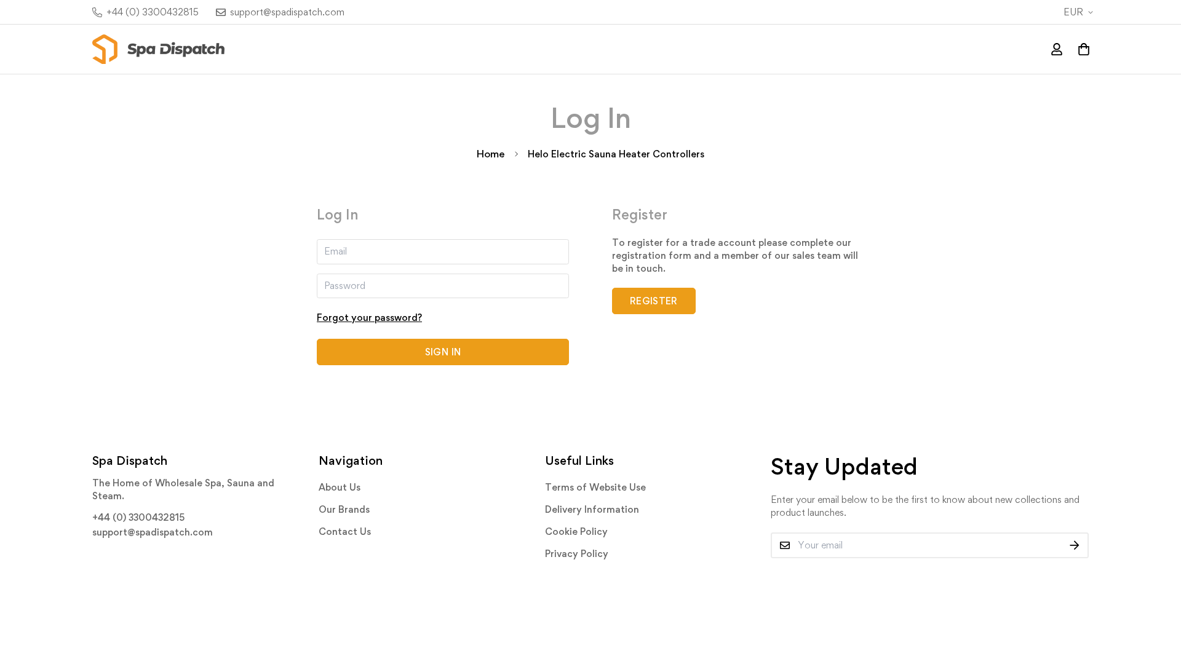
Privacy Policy (576, 553)
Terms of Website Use (595, 487)
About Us (339, 487)
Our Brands (344, 509)
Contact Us (345, 531)
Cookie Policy (576, 531)
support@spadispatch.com (152, 532)
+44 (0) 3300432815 (138, 517)
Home (491, 154)
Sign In (443, 352)
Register (654, 301)
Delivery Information (592, 509)
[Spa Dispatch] (158, 49)
